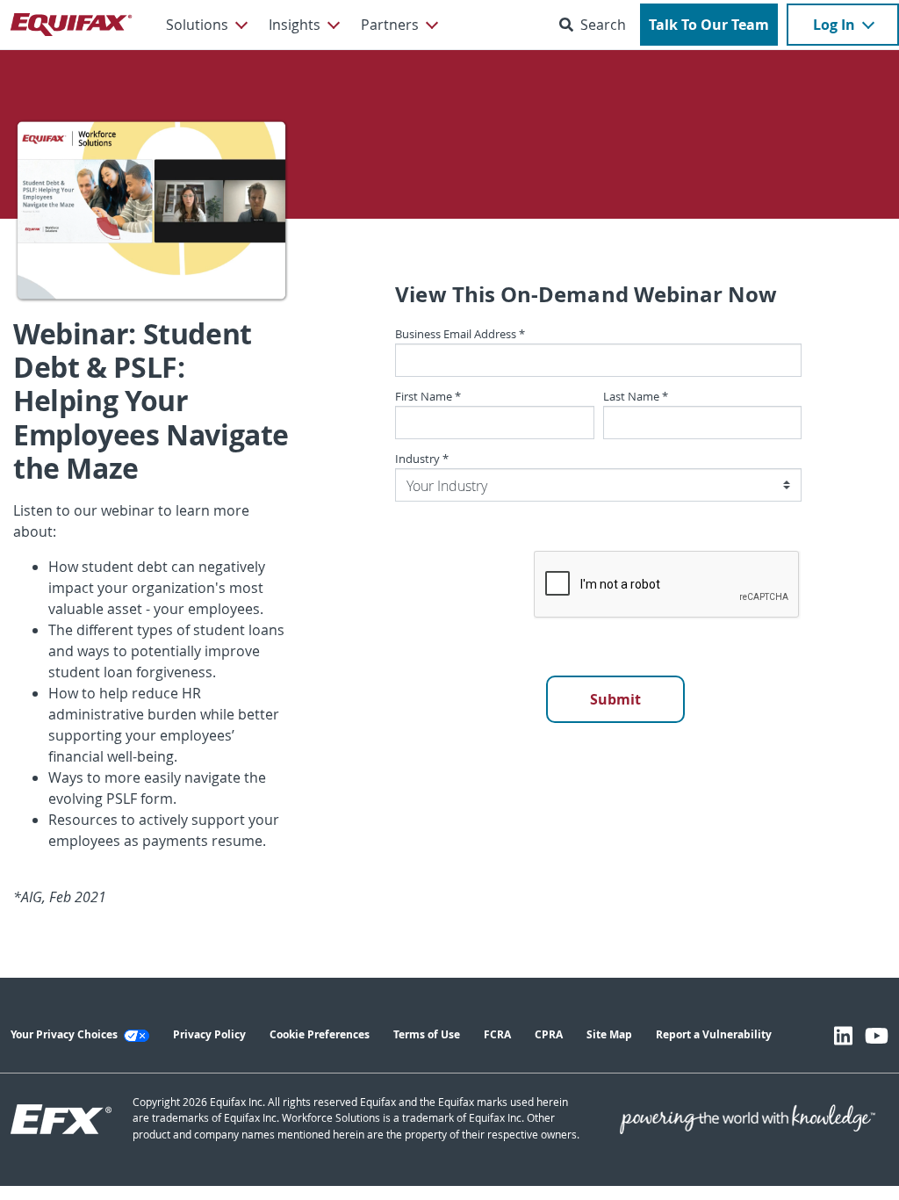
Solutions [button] (197, 24)
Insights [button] (294, 24)
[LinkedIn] (843, 1036)
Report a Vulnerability (714, 1034)
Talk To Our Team (709, 24)
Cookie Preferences (320, 1034)
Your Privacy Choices (65, 1034)
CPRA (549, 1034)
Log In (834, 24)
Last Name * (635, 396)
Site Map (609, 1034)
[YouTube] (876, 1036)
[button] (596, 25)
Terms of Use (426, 1034)
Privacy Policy (209, 1034)
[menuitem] (206, 25)
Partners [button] (390, 24)
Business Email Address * (460, 334)
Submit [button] (615, 699)
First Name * (428, 396)
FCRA (497, 1034)
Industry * (422, 459)
